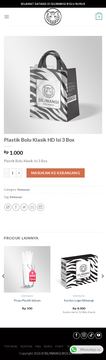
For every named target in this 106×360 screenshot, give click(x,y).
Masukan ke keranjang (55, 173)
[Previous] (3, 286)
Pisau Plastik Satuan (27, 300)
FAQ (38, 346)
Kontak (26, 346)
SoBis (48, 346)
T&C (69, 346)
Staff (59, 346)
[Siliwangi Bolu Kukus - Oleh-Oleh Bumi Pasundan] (53, 17)
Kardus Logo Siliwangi (79, 300)
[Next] (102, 286)
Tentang (11, 346)
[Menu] (6, 17)
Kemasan (23, 189)
